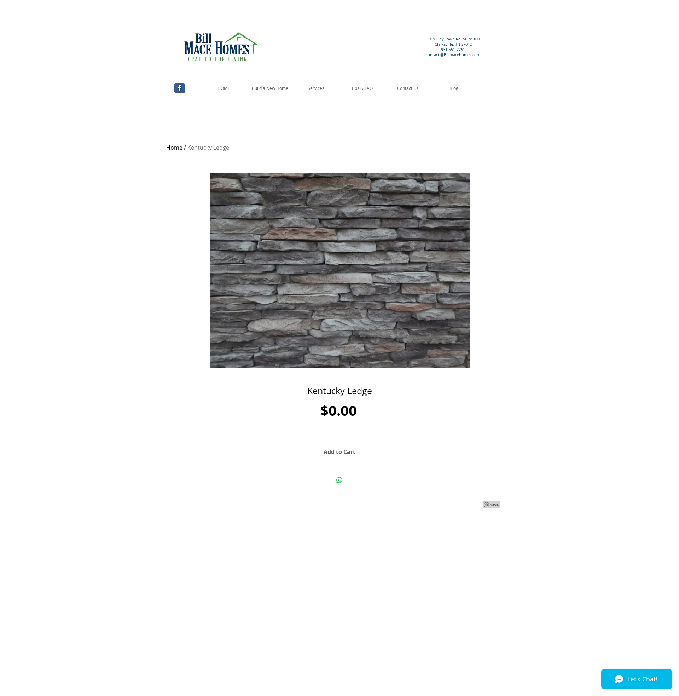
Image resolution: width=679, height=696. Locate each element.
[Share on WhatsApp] (339, 480)
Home (174, 147)
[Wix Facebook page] (179, 88)
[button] (316, 88)
